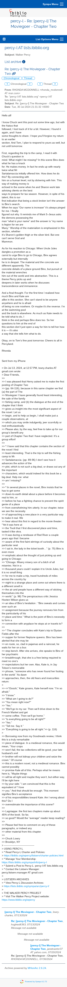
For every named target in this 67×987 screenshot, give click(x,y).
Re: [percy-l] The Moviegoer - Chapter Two (37, 921)
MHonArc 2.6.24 (37, 968)
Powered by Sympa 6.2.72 (36, 982)
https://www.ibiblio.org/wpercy (18, 899)
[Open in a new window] (23, 62)
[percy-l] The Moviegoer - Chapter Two (28, 912)
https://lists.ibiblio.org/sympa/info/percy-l (24, 862)
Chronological (12, 78)
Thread (28, 78)
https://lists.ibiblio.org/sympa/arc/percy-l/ (26, 886)
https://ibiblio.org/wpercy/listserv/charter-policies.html (33, 855)
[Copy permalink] (14, 73)
